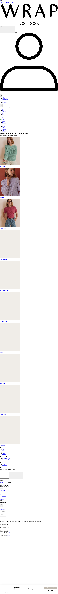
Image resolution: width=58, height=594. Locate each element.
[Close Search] (1, 105)
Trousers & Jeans (4, 113)
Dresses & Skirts (4, 124)
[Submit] (16, 475)
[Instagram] (2, 500)
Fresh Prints (4, 129)
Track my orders (4, 97)
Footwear (3, 115)
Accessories (4, 116)
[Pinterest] (1, 500)
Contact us (3, 449)
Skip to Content (2, 0)
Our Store (3, 464)
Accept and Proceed (50, 587)
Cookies (3, 453)
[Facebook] (0, 500)
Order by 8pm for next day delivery (10, 2)
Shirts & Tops (4, 110)
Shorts (3, 114)
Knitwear (3, 109)
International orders (5, 451)
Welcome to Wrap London (6, 458)
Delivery (3, 450)
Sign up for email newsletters (4, 471)
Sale (2, 117)
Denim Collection (4, 130)
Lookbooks (3, 128)
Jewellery (3, 127)
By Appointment (4, 465)
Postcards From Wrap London (6, 460)
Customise (50, 590)
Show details (14, 592)
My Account (4, 496)
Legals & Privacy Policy (3, 482)
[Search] (7, 29)
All (2, 120)
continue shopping (3, 493)
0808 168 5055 (2, 2)
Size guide (3, 452)
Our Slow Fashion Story (5, 459)
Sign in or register (4, 102)
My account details (5, 99)
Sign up (2, 488)
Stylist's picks (4, 131)
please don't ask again (6, 490)
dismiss (1, 490)
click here (13, 529)
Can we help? (4, 454)
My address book (4, 98)
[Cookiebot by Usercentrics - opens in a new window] (6, 592)
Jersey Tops (4, 111)
